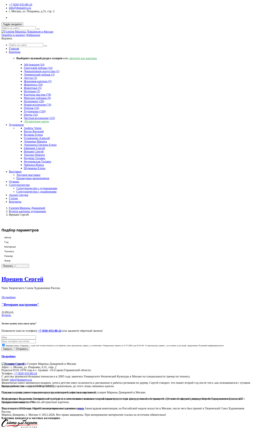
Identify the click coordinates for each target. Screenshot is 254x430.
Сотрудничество (19, 184)
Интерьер (32, 91)
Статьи (13, 198)
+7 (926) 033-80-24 (20, 4)
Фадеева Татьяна (34, 158)
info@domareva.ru (20, 7)
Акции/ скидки (18, 195)
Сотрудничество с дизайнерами (36, 191)
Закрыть (7, 349)
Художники (35, 111)
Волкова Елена (33, 134)
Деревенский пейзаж (39, 74)
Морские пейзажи (37, 98)
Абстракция (34, 64)
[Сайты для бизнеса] (20, 426)
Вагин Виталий (34, 131)
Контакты (15, 201)
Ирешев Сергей (34, 151)
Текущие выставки (28, 174)
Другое (30, 77)
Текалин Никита (34, 154)
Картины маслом (37, 94)
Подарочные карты (36, 121)
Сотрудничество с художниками (36, 188)
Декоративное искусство (41, 71)
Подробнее (9, 297)
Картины (14, 51)
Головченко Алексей (37, 138)
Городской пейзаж (38, 67)
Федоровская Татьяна (37, 161)
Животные (32, 88)
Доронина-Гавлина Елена (40, 144)
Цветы (31, 114)
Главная (14, 48)
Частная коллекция (39, 118)
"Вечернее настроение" (20, 304)
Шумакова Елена (34, 168)
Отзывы (14, 181)
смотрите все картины (83, 58)
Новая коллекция (37, 104)
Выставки (15, 171)
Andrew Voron (32, 128)
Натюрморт (34, 101)
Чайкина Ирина (34, 164)
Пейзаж (31, 108)
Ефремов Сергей (34, 148)
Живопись (33, 84)
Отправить (22, 349)
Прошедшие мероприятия (32, 178)
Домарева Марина (35, 141)
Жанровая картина (38, 81)
